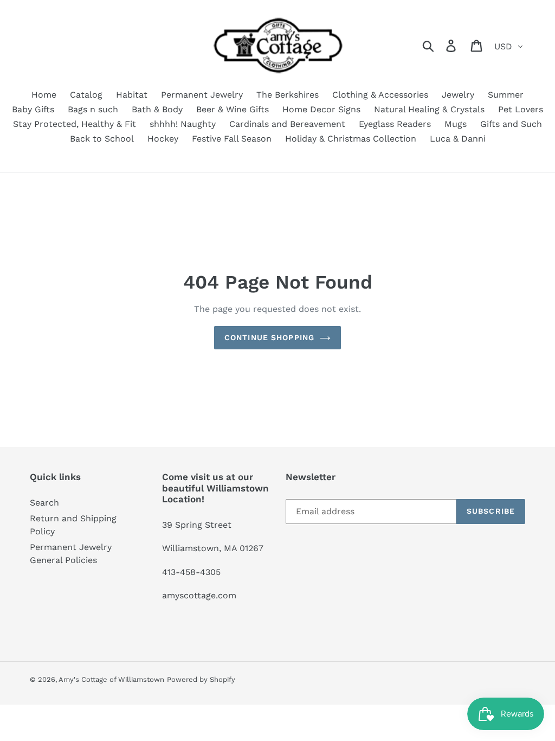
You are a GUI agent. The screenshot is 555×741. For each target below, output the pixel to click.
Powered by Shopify (201, 679)
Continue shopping (269, 337)
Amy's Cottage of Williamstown (111, 679)
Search (44, 502)
